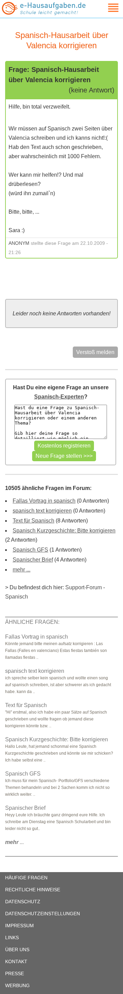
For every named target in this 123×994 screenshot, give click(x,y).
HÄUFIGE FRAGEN (26, 877)
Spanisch (16, 597)
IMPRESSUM (19, 925)
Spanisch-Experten (59, 397)
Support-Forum (83, 587)
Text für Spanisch (33, 521)
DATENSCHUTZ (22, 901)
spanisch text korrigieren (42, 511)
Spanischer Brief (33, 560)
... (14, 842)
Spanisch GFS (30, 550)
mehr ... (21, 570)
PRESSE (14, 973)
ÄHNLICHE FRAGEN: (32, 622)
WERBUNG (17, 985)
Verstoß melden (95, 352)
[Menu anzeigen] (105, 7)
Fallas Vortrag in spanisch (44, 501)
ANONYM (19, 243)
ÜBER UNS (17, 949)
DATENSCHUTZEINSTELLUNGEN (42, 913)
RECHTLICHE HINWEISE (32, 889)
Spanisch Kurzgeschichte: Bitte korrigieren (64, 530)
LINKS (12, 937)
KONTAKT (16, 961)
